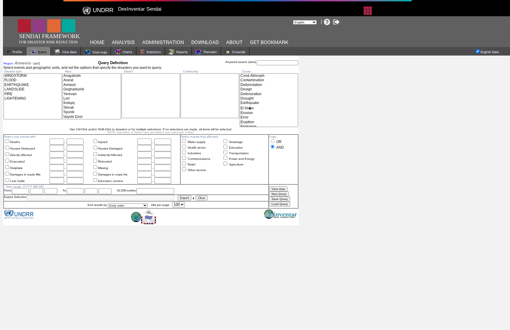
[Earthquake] (269, 103)
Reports (181, 52)
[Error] (269, 117)
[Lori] (92, 98)
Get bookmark (269, 42)
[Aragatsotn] (92, 76)
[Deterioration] (269, 94)
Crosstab (237, 52)
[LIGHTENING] (33, 98)
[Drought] (269, 98)
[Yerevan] (92, 94)
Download (205, 42)
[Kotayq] (92, 103)
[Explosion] (269, 126)
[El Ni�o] (269, 108)
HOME (97, 42)
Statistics (153, 52)
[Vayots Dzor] (92, 117)
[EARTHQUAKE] (33, 85)
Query (41, 52)
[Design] (269, 89)
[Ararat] (92, 80)
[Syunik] (92, 112)
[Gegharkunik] (92, 89)
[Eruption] (269, 122)
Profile (16, 52)
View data (68, 52)
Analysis (123, 42)
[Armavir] (92, 85)
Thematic (209, 52)
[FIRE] (33, 94)
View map (99, 52)
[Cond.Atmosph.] (269, 76)
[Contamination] (269, 80)
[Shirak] (92, 107)
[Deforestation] (269, 85)
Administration (163, 42)
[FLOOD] (33, 80)
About (234, 42)
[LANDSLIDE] (33, 89)
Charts (126, 52)
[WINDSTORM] (33, 76)
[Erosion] (269, 113)
